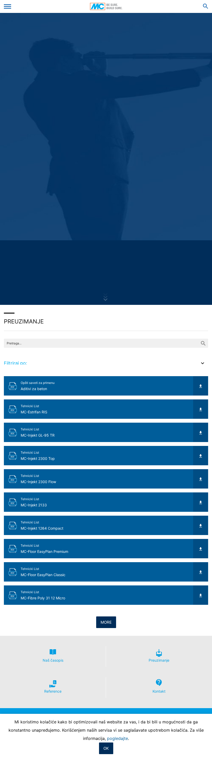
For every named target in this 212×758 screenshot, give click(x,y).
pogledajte (117, 738)
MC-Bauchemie (106, 6)
